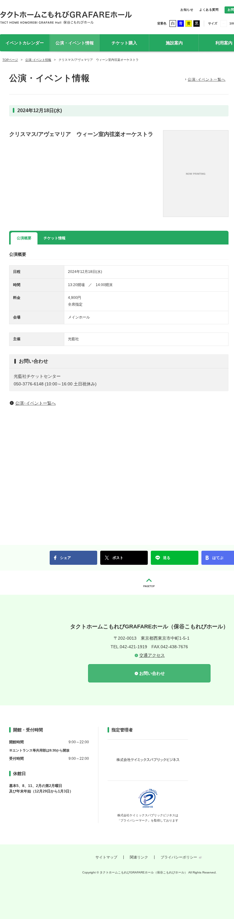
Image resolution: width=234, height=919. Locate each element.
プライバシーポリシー (179, 857)
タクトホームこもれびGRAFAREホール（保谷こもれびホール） (66, 17)
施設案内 (174, 42)
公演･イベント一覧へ (206, 79)
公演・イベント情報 (74, 42)
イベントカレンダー (24, 42)
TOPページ (10, 59)
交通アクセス (152, 655)
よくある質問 (208, 9)
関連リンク (139, 857)
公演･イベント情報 (38, 59)
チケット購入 (124, 42)
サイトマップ (106, 857)
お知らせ (186, 9)
